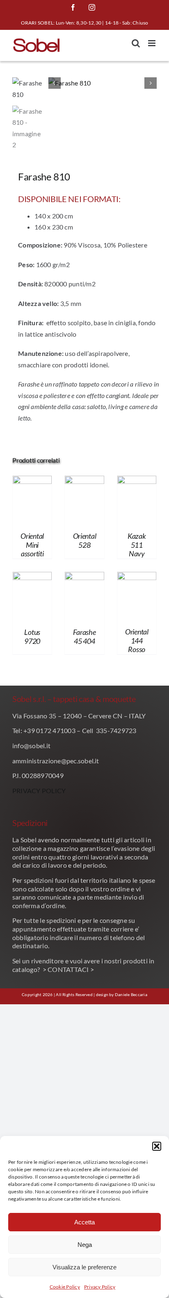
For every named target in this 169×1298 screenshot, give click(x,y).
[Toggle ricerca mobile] (136, 43)
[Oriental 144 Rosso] (136, 577)
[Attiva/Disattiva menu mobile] (152, 43)
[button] (157, 1146)
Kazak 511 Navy (137, 544)
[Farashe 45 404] (84, 577)
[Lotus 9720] (32, 577)
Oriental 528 (84, 540)
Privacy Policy (99, 1287)
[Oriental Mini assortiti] (32, 481)
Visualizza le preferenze (84, 1267)
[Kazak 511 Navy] (136, 481)
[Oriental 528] (84, 481)
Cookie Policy (65, 1287)
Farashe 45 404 (84, 637)
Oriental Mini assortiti (32, 544)
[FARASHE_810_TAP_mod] (102, 83)
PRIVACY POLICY (39, 790)
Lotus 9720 (32, 637)
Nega (85, 1244)
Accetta (84, 1222)
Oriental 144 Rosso (136, 640)
